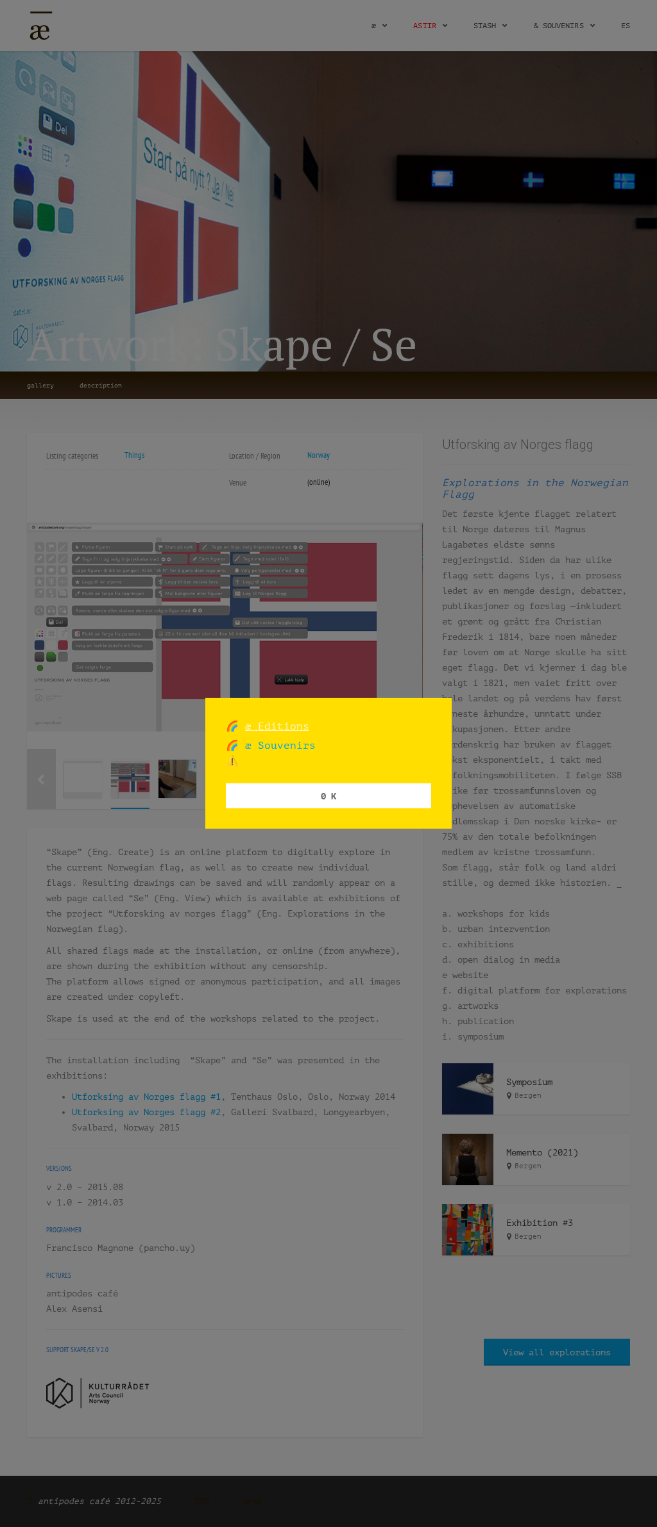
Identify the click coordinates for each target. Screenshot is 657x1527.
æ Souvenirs (277, 745)
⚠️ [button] (232, 761)
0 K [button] (328, 795)
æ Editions (277, 726)
